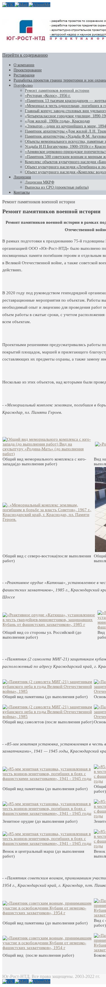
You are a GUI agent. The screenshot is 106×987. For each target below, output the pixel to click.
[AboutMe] (39, 4)
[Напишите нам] (22, 4)
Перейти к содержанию (25, 55)
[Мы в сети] (8, 4)
